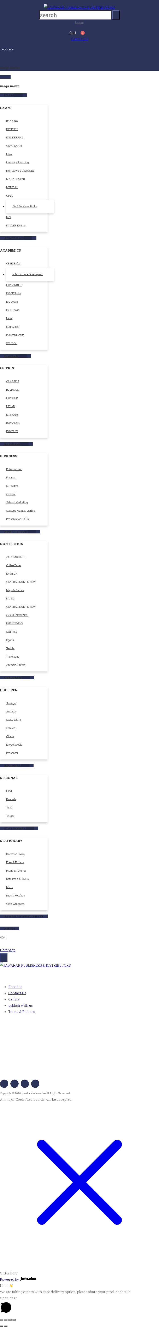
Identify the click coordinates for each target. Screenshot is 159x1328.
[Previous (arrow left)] (1, 1326)
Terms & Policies (21, 1011)
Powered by (10, 1279)
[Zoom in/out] (1, 1320)
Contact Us (17, 993)
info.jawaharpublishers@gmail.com (38, 1070)
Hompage (7, 950)
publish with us (20, 1005)
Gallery (14, 999)
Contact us (79, 39)
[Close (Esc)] (14, 1320)
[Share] (10, 1320)
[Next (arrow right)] (5, 1326)
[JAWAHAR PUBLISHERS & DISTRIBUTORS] (79, 7)
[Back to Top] (3, 957)
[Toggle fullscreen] (5, 1320)
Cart (72, 32)
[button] (79, 1270)
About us (15, 986)
